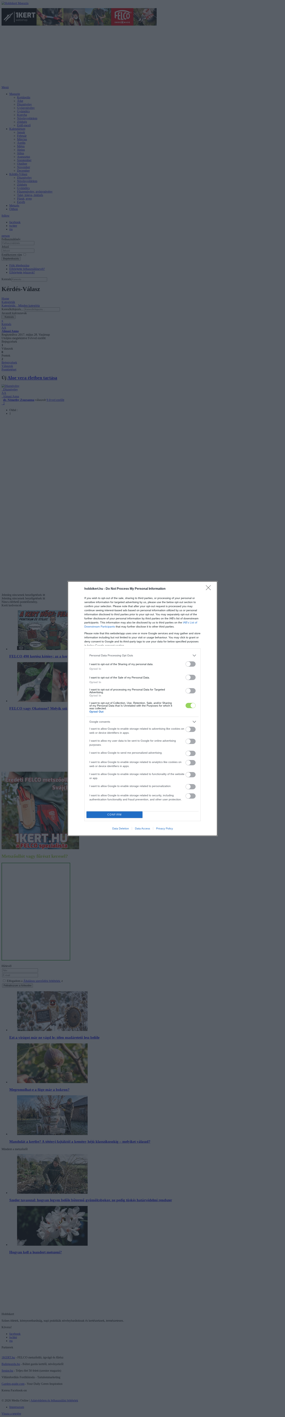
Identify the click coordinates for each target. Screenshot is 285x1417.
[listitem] (142, 655)
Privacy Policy (164, 828)
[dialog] (142, 708)
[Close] (209, 589)
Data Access (142, 828)
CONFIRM (114, 814)
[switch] (191, 664)
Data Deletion (120, 828)
